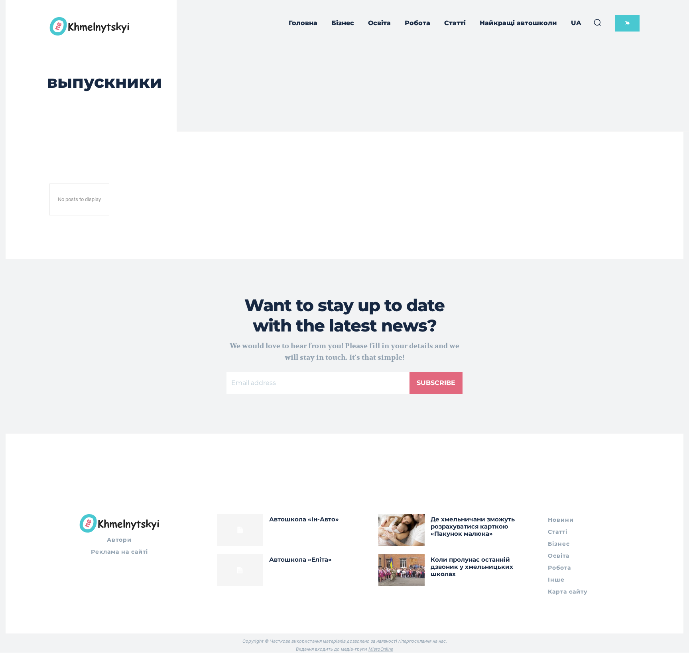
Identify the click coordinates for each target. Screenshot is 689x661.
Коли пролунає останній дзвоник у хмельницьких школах (472, 567)
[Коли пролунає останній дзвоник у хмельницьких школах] (401, 570)
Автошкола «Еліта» (300, 559)
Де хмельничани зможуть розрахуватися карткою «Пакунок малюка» (473, 526)
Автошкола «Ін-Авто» (304, 519)
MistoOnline (380, 649)
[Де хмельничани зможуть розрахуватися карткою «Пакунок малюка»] (401, 530)
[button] (597, 22)
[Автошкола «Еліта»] (240, 570)
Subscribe (436, 383)
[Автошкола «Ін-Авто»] (240, 530)
